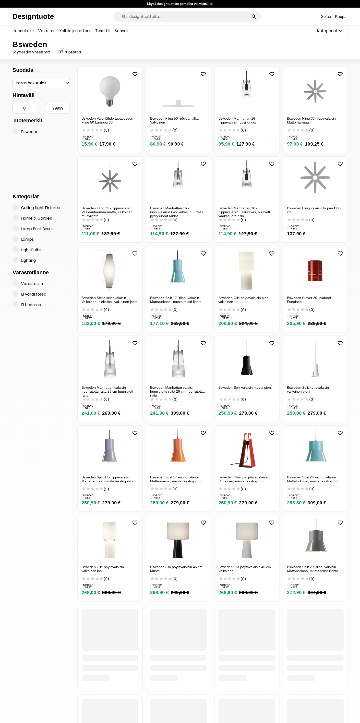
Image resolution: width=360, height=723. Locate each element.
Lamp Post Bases (37, 229)
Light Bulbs (31, 250)
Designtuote (33, 16)
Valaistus (46, 31)
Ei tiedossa (31, 305)
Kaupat (341, 16)
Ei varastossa (33, 294)
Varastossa (32, 284)
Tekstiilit (103, 31)
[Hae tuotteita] (254, 17)
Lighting (28, 260)
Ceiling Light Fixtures (40, 208)
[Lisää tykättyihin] (135, 74)
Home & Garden (36, 218)
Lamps (27, 239)
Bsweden (29, 132)
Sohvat (121, 31)
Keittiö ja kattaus (75, 31)
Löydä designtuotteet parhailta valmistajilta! (180, 4)
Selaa (326, 16)
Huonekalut (23, 31)
